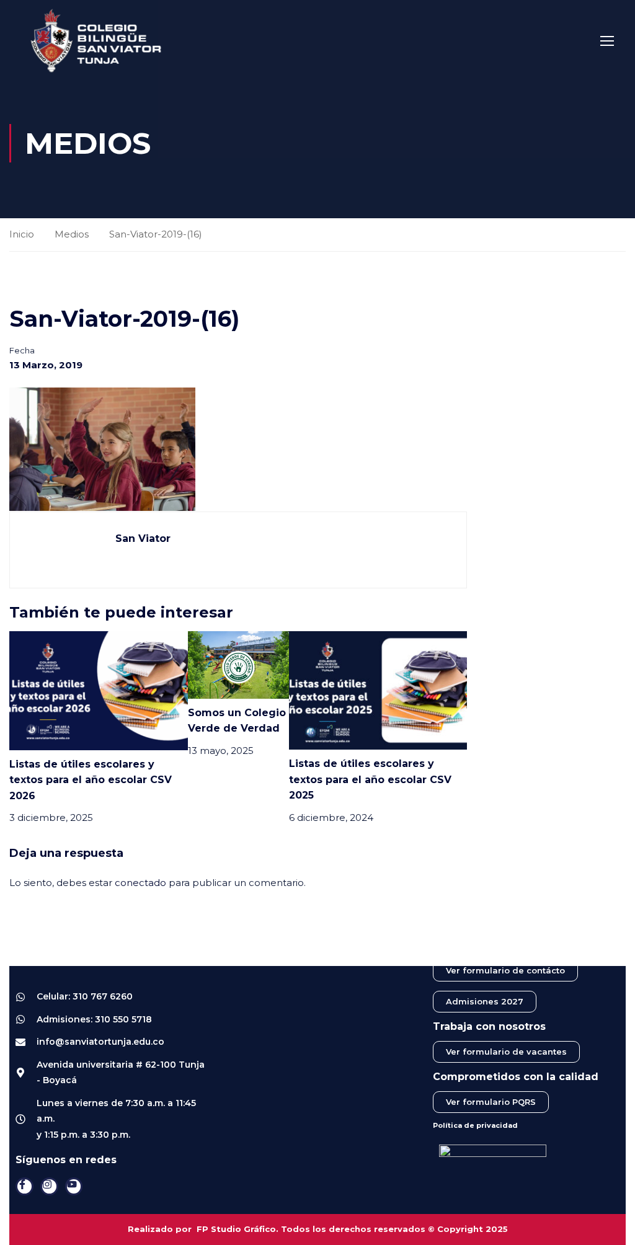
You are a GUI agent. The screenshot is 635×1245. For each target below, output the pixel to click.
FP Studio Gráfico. (237, 1229)
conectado (140, 882)
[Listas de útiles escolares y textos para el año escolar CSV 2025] (378, 689)
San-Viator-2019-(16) (155, 234)
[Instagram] (49, 1186)
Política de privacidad (475, 1125)
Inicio (21, 234)
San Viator (143, 538)
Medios (72, 234)
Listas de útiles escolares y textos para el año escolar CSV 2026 (90, 780)
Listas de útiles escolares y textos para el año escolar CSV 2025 (370, 779)
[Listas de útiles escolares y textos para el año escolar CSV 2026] (98, 690)
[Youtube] (74, 1186)
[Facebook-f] (24, 1186)
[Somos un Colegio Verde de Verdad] (238, 664)
